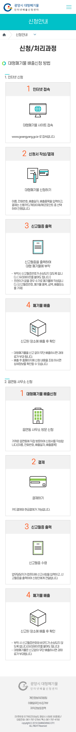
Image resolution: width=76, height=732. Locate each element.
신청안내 (22, 35)
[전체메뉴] (69, 7)
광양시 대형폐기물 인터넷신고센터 (21, 7)
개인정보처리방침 (38, 697)
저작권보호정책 (38, 708)
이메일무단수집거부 (38, 703)
